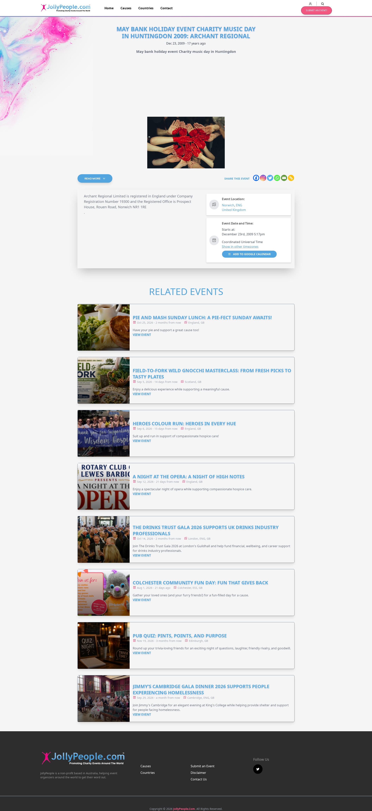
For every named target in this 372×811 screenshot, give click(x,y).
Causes (126, 8)
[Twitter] (270, 178)
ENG (239, 205)
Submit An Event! (316, 10)
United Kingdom (234, 210)
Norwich (228, 205)
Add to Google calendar (251, 254)
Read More (92, 178)
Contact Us (199, 779)
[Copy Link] (291, 178)
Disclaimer (198, 773)
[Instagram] (263, 178)
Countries (145, 8)
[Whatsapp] (277, 178)
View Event (142, 335)
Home (109, 8)
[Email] (284, 178)
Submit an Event (202, 766)
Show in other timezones (240, 246)
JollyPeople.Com (184, 809)
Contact (166, 8)
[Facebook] (256, 178)
